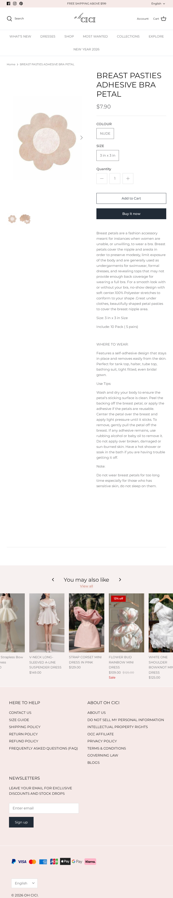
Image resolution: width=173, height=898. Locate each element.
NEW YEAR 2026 (86, 49)
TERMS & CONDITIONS (106, 748)
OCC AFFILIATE (100, 734)
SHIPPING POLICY (25, 727)
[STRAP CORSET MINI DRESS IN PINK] (86, 622)
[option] (46, 137)
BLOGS (93, 762)
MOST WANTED (95, 36)
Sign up (21, 822)
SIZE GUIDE (19, 720)
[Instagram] (14, 3)
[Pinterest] (21, 3)
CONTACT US (20, 712)
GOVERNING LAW (102, 755)
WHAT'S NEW (20, 36)
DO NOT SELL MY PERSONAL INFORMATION (125, 720)
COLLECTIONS (128, 36)
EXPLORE (156, 36)
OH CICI (31, 895)
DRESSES (47, 36)
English (156, 3)
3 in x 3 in (107, 155)
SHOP (69, 36)
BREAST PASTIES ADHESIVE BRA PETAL (47, 64)
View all (86, 586)
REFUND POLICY (23, 741)
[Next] (81, 138)
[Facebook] (8, 3)
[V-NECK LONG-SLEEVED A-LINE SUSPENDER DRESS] (47, 622)
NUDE (105, 133)
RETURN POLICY (23, 734)
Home (11, 64)
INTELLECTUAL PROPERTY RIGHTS (117, 727)
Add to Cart (131, 198)
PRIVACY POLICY (102, 741)
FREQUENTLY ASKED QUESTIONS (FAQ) (43, 748)
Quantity (103, 169)
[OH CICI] (86, 19)
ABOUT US (96, 712)
